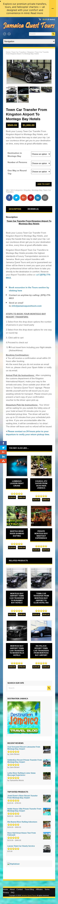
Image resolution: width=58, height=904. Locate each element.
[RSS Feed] (4, 34)
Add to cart (43, 184)
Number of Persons (17, 162)
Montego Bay (37, 190)
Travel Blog (29, 889)
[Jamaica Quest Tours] (29, 29)
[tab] (15, 209)
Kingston (31, 52)
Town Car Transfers (19, 52)
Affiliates (39, 889)
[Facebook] (9, 34)
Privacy (6, 892)
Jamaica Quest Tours (28, 895)
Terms (47, 889)
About (12, 889)
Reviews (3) (33, 209)
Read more (37, 13)
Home (8, 52)
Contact (20, 889)
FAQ (12, 892)
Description (15, 209)
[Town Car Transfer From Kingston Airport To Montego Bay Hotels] (29, 72)
